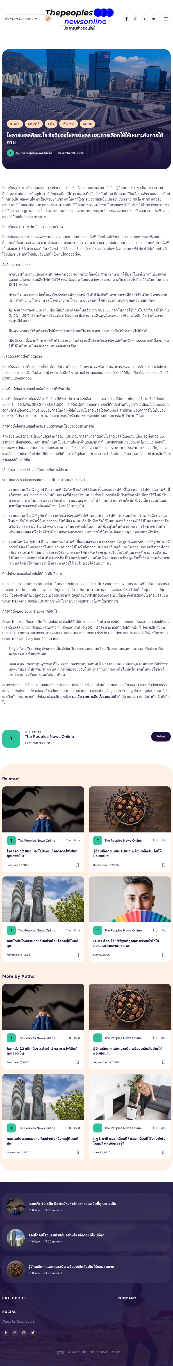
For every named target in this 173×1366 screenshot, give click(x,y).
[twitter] (153, 18)
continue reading (37, 743)
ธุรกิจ (51, 124)
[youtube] (144, 18)
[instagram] (135, 18)
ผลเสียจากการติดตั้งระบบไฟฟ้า (95, 696)
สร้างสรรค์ (69, 124)
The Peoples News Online (49, 736)
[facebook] (126, 18)
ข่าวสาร (15, 124)
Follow (161, 736)
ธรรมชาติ (33, 124)
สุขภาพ (87, 124)
